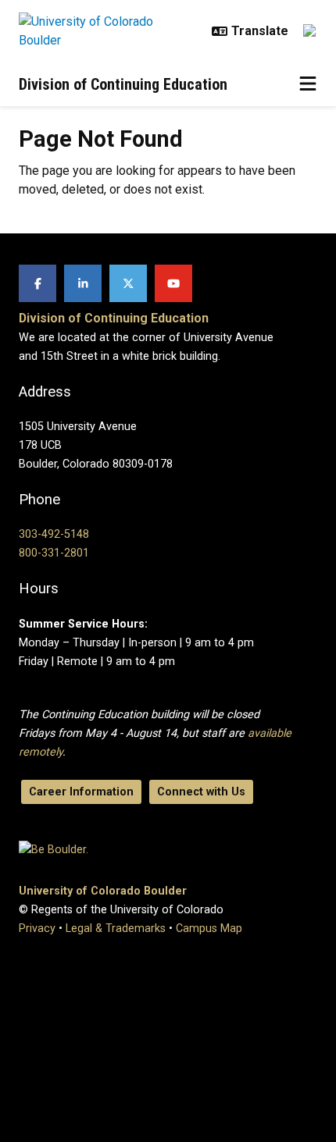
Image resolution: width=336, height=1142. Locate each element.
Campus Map (209, 928)
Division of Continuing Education (123, 84)
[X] (128, 283)
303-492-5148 (54, 534)
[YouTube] (173, 283)
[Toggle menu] (307, 84)
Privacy (37, 928)
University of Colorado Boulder (103, 891)
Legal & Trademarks (116, 928)
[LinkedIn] (83, 283)
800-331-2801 (54, 553)
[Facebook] (37, 283)
